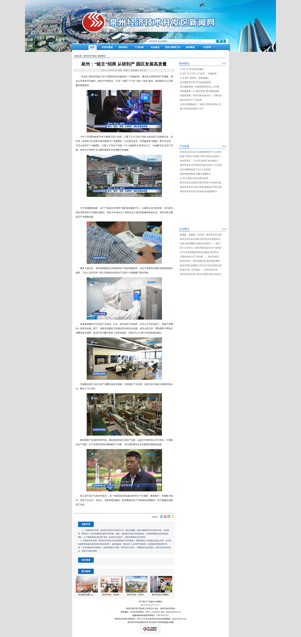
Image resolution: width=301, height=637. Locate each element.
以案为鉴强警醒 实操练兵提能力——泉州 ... (201, 243)
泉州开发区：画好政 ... (111, 595)
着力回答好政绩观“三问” (192, 109)
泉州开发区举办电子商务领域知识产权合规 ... (202, 187)
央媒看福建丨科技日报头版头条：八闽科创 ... (202, 95)
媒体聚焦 (190, 47)
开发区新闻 (107, 47)
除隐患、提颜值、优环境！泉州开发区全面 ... (202, 235)
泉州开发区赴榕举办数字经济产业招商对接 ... (202, 183)
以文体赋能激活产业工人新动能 (195, 169)
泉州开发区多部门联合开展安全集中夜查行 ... (202, 274)
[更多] (224, 63)
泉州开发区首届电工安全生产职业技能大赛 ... (202, 265)
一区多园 (206, 47)
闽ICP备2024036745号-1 (150, 605)
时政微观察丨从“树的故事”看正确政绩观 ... (201, 91)
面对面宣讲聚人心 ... (86, 595)
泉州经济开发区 (90, 56)
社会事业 (155, 47)
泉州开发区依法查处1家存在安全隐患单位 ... (201, 239)
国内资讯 (123, 47)
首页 (92, 47)
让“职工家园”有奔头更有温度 (194, 178)
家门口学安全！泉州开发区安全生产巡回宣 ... (202, 248)
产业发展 (139, 47)
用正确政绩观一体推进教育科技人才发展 (199, 87)
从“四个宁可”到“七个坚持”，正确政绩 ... (199, 73)
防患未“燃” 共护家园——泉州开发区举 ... (200, 270)
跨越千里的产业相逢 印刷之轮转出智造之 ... (201, 156)
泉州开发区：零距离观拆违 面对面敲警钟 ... (201, 261)
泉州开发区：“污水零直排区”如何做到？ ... (201, 161)
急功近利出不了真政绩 (191, 100)
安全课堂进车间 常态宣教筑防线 (195, 82)
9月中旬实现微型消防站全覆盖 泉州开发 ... (200, 252)
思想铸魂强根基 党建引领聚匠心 (195, 174)
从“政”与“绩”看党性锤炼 (191, 69)
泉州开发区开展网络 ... (161, 595)
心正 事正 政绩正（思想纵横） (195, 78)
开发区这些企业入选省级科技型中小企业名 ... (202, 152)
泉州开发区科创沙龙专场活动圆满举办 (198, 191)
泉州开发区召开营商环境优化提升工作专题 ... (202, 165)
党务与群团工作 (172, 47)
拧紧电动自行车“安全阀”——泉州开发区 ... (201, 256)
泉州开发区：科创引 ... (136, 595)
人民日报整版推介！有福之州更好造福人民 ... (202, 104)
